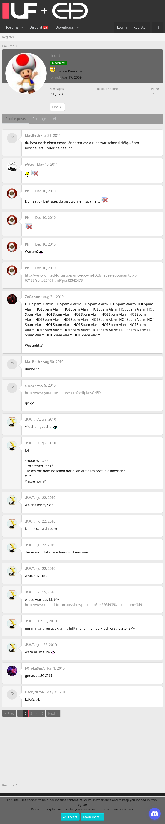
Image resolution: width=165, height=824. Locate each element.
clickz (29, 385)
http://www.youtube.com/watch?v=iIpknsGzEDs (63, 392)
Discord (38, 27)
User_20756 (34, 692)
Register (8, 37)
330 (155, 93)
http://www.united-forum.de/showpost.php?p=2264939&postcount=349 (83, 604)
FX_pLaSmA (35, 668)
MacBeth (32, 135)
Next (51, 713)
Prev (11, 713)
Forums (12, 27)
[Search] (157, 27)
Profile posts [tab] (15, 118)
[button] (22, 27)
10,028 (57, 93)
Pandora (75, 71)
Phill (29, 191)
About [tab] (58, 118)
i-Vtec (29, 164)
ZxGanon (32, 296)
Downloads (64, 27)
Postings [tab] (39, 118)
